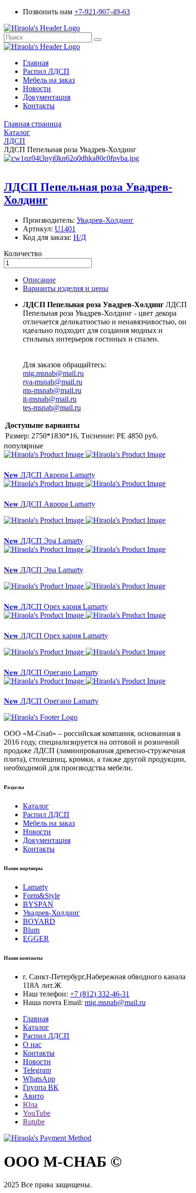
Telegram (37, 1070)
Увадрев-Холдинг (51, 913)
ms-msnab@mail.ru (52, 390)
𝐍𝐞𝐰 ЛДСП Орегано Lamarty (51, 672)
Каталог (36, 806)
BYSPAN (38, 904)
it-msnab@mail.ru (50, 399)
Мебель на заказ (49, 80)
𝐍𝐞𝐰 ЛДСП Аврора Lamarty (49, 475)
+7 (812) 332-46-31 (99, 994)
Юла (30, 1104)
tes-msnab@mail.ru (52, 408)
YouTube (36, 1113)
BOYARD (39, 921)
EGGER (36, 938)
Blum (31, 930)
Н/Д (79, 237)
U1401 (65, 229)
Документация (46, 97)
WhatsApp (39, 1079)
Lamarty (35, 887)
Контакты (39, 106)
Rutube (34, 1122)
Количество (23, 253)
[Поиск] (97, 39)
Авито (33, 1096)
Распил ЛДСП (46, 71)
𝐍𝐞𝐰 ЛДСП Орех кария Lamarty (56, 606)
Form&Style (41, 896)
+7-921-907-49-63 (102, 12)
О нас (32, 1044)
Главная (36, 63)
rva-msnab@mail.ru (52, 382)
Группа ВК (41, 1087)
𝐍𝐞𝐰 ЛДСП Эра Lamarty (43, 541)
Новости (37, 88)
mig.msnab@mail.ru (53, 373)
